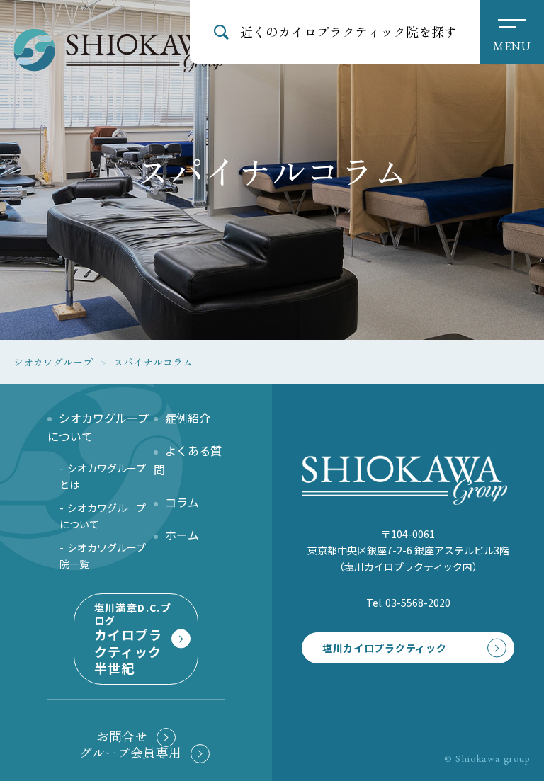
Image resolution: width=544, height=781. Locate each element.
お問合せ (121, 736)
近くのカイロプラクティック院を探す (348, 31)
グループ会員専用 (130, 752)
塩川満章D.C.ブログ (133, 638)
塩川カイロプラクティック (384, 648)
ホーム (182, 534)
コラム (182, 502)
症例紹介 (187, 417)
